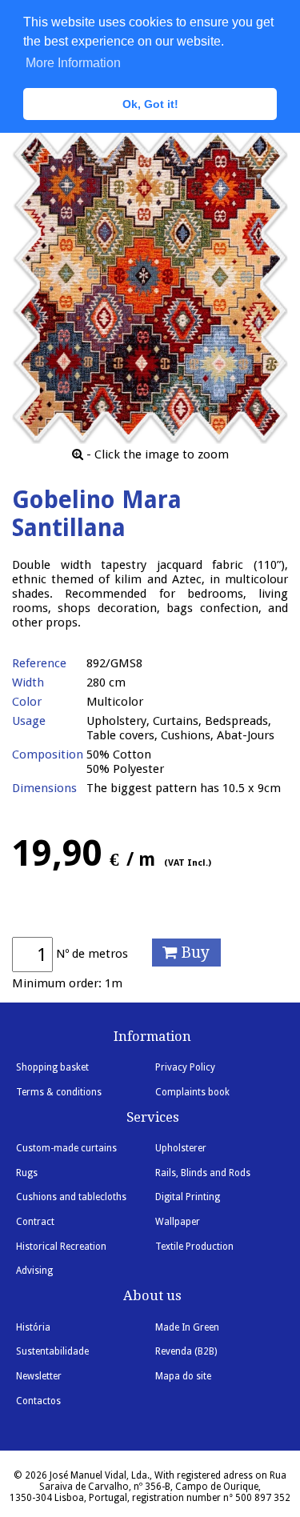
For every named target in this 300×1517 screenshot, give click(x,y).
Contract (35, 1221)
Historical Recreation (61, 1246)
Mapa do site (183, 1376)
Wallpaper (177, 1221)
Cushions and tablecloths (71, 1197)
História (33, 1327)
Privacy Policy (185, 1067)
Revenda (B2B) (186, 1351)
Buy (193, 952)
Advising (34, 1270)
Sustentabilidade (52, 1351)
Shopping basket (52, 1067)
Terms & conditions (59, 1092)
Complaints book (192, 1092)
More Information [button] (73, 63)
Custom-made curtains (66, 1148)
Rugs (27, 1173)
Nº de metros (92, 954)
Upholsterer (180, 1148)
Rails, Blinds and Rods (202, 1173)
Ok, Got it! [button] (150, 104)
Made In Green (187, 1327)
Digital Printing (187, 1197)
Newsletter (39, 1376)
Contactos (38, 1401)
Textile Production (194, 1246)
